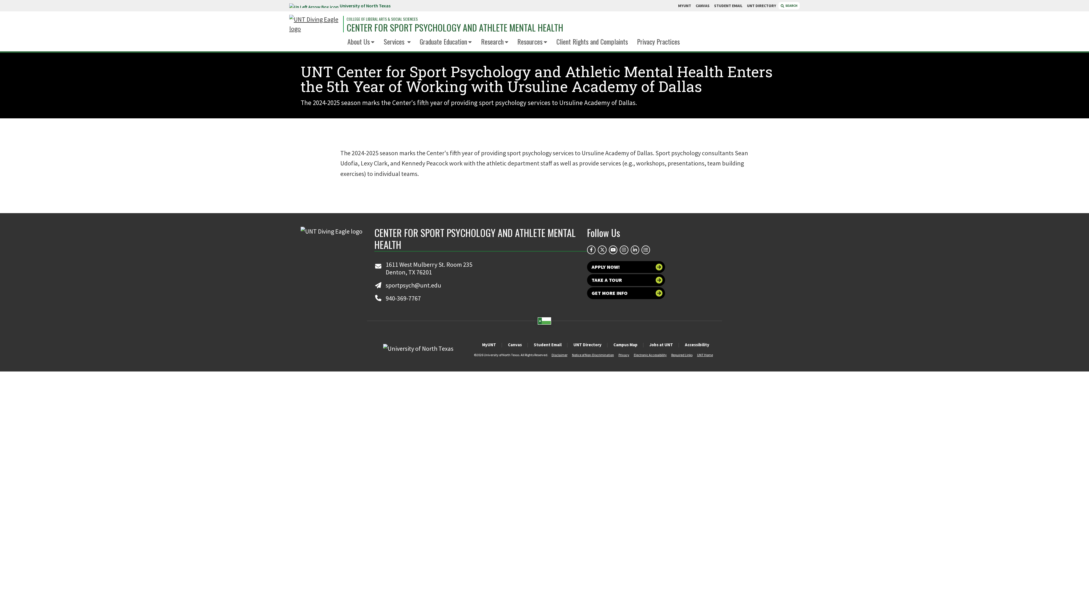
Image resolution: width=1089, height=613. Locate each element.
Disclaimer (559, 355)
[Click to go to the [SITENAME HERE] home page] (314, 24)
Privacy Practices (658, 41)
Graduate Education (443, 41)
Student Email (548, 344)
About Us (358, 41)
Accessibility (697, 344)
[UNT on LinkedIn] (635, 249)
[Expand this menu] (373, 42)
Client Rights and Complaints (592, 41)
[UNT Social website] (645, 249)
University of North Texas (365, 6)
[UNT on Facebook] (591, 249)
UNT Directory (587, 344)
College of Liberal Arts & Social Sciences (382, 19)
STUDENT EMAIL (728, 5)
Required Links (682, 355)
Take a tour (607, 280)
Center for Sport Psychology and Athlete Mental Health (455, 27)
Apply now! (606, 267)
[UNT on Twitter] (602, 249)
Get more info (610, 293)
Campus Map (625, 344)
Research (492, 41)
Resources (530, 41)
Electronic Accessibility (650, 355)
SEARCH (791, 5)
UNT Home (705, 355)
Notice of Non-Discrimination (593, 355)
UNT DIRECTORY (761, 5)
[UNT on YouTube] (613, 249)
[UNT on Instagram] (624, 249)
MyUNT (489, 344)
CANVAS (703, 5)
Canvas (515, 344)
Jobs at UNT (661, 344)
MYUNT (684, 5)
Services (395, 41)
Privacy (624, 355)
